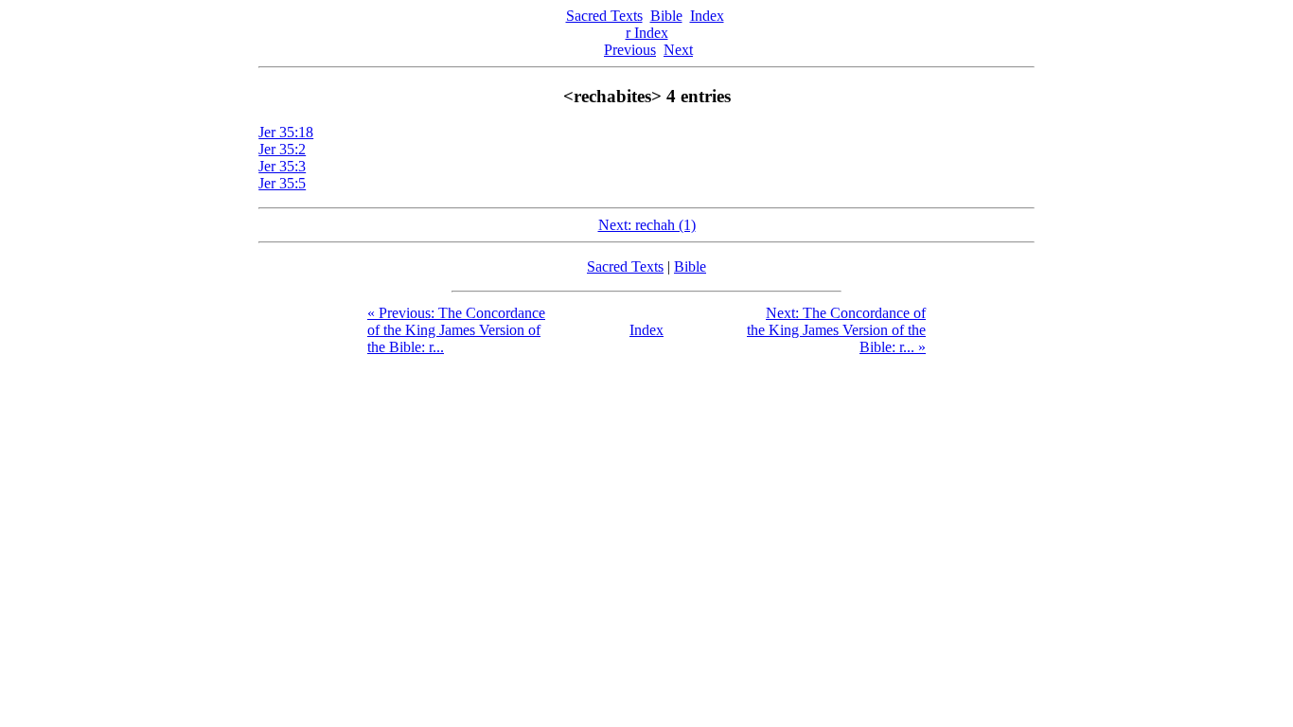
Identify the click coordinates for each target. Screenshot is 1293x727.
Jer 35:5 (282, 183)
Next (678, 50)
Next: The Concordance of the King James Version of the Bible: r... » (836, 330)
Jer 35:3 (282, 166)
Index (707, 16)
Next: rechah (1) (647, 225)
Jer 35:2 (282, 149)
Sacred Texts (604, 16)
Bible (666, 16)
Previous (630, 50)
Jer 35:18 (285, 132)
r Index (647, 33)
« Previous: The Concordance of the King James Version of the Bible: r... (456, 330)
